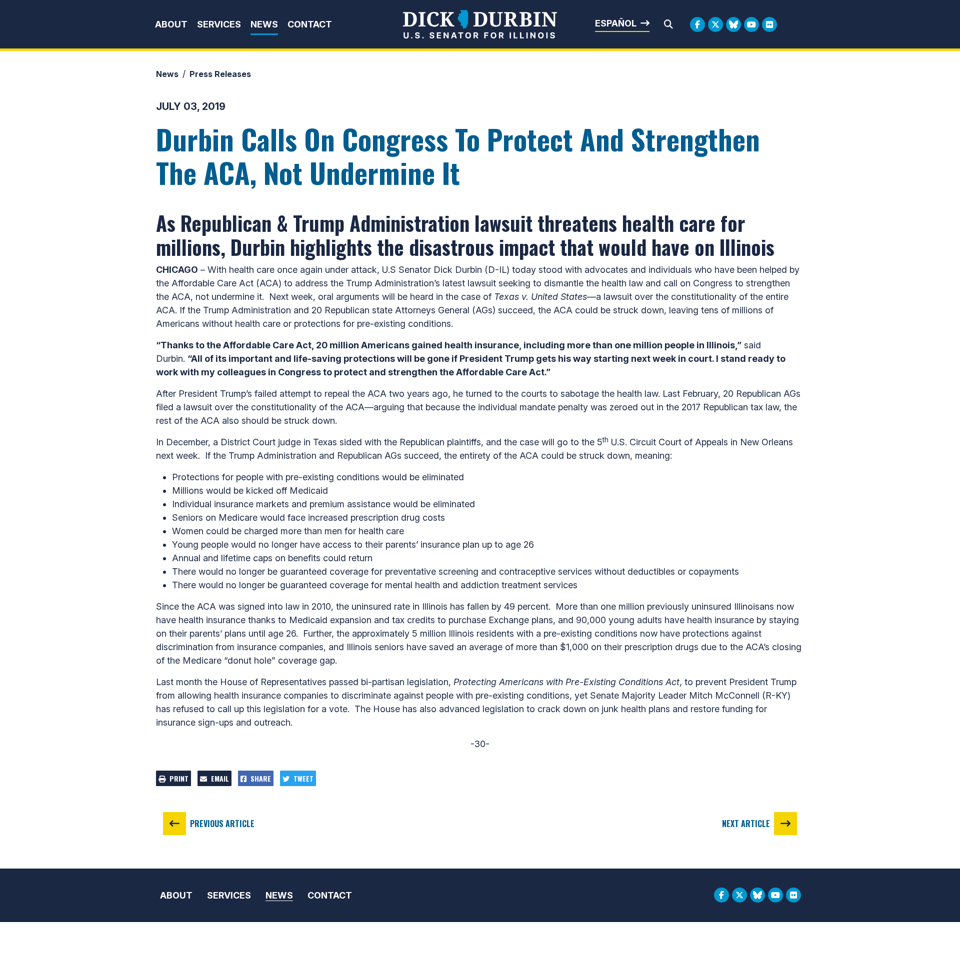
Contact (310, 24)
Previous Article (222, 824)
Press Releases (220, 74)
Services (219, 24)
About (171, 24)
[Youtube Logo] (751, 24)
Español (615, 23)
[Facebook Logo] (697, 24)
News (264, 24)
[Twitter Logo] (715, 24)
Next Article (746, 824)
